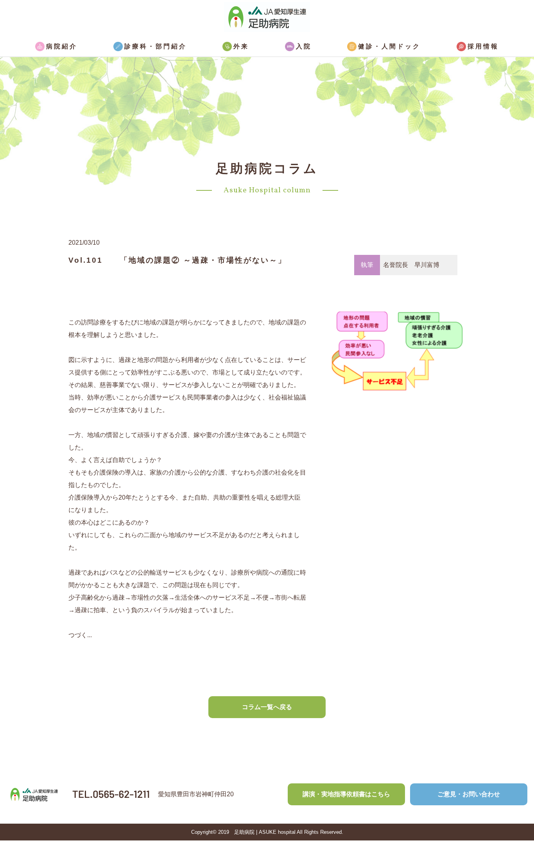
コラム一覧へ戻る (267, 707)
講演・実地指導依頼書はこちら (346, 794)
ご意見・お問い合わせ (468, 794)
